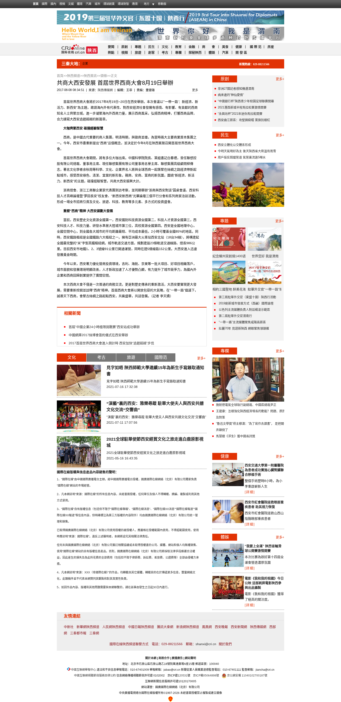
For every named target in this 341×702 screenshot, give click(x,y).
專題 (138, 47)
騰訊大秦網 (165, 627)
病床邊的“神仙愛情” (231, 95)
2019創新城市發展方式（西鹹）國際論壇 (246, 303)
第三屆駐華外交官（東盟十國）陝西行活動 (247, 297)
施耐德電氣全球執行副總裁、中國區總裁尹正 (246, 404)
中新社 (69, 627)
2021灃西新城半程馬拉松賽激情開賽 (242, 107)
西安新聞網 (239, 627)
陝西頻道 (73, 76)
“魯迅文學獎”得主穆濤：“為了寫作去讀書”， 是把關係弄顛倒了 (251, 427)
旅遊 (138, 52)
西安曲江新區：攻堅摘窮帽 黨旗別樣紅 (244, 120)
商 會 (208, 47)
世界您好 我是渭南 (265, 256)
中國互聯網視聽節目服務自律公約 (95, 675)
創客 (151, 52)
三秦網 (94, 633)
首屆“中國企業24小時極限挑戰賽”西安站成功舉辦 (104, 326)
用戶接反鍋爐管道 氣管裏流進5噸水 (242, 157)
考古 (165, 52)
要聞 (111, 47)
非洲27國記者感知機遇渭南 (236, 88)
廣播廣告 (177, 658)
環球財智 (123, 4)
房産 (270, 47)
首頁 (36, 4)
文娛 (71, 4)
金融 (191, 47)
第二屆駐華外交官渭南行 (235, 316)
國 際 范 (255, 47)
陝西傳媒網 (105, 90)
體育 (80, 4)
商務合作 (164, 658)
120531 (182, 675)
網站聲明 (190, 658)
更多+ (201, 358)
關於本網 (150, 658)
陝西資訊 (90, 76)
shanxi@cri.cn (206, 644)
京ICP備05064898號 (206, 675)
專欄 (178, 52)
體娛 (212, 52)
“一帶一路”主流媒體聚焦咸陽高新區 (242, 322)
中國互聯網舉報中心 (83, 669)
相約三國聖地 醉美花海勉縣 (229, 290)
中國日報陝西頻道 (141, 627)
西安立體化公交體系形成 (234, 144)
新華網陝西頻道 (88, 627)
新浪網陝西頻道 (187, 627)
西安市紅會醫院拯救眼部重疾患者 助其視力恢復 (264, 504)
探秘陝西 (195, 52)
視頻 (62, 4)
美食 (225, 47)
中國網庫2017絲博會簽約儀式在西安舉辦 (98, 335)
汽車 (88, 4)
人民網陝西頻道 (113, 627)
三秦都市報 (78, 633)
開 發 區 (241, 52)
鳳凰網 (207, 627)
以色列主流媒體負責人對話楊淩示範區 (244, 309)
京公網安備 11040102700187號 (246, 675)
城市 (97, 4)
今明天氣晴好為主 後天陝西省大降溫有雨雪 (247, 151)
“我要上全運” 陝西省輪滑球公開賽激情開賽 (263, 548)
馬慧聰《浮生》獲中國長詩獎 (235, 436)
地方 (146, 4)
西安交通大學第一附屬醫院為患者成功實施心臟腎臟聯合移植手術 (264, 469)
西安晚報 (221, 627)
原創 (125, 47)
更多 (195, 90)
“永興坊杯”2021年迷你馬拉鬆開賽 (240, 113)
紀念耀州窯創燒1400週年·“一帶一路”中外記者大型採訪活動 (229, 257)
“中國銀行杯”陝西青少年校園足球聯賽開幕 (246, 101)
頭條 (103, 76)
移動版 (162, 4)
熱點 (111, 52)
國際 (44, 4)
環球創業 (109, 4)
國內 (53, 4)
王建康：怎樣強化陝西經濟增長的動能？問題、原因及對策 (250, 414)
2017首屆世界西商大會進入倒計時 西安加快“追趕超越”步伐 (111, 343)
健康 (238, 47)
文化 (165, 47)
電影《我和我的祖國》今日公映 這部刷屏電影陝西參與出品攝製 (264, 582)
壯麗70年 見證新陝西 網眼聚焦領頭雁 (244, 328)
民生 (151, 47)
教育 (135, 4)
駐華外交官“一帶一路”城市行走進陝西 (265, 290)
